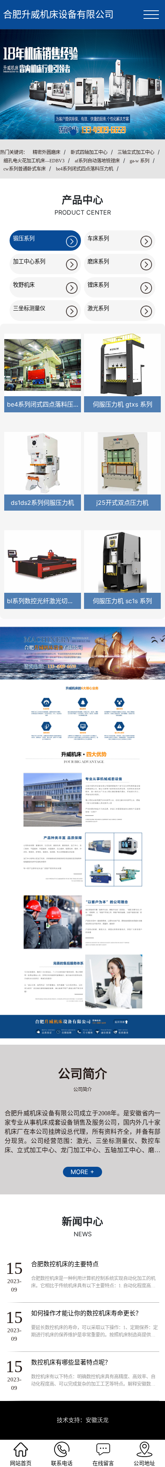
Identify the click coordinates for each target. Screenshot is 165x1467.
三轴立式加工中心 (135, 152)
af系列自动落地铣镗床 (97, 161)
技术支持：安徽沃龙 (83, 1420)
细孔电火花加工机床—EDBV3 (33, 161)
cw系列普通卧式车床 (24, 169)
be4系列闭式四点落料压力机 (84, 169)
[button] (73, 132)
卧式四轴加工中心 (89, 152)
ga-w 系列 (139, 161)
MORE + (82, 1172)
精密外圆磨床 (46, 152)
